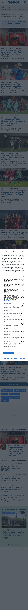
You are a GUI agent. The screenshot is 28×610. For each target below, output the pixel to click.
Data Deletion (6, 358)
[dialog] (14, 305)
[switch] (22, 280)
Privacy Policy (22, 358)
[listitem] (14, 276)
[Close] (25, 252)
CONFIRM (8, 353)
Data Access (14, 358)
